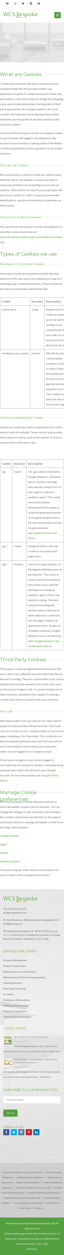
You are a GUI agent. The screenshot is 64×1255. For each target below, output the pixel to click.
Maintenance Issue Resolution (19, 971)
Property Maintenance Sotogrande (43, 1192)
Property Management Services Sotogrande (22, 1172)
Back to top (31, 1249)
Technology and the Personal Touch (31, 1037)
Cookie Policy (24, 1208)
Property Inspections (14, 965)
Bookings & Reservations (16, 999)
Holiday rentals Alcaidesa (27, 1182)
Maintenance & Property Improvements (24, 977)
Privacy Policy (53, 1203)
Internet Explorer (10, 861)
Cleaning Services (12, 982)
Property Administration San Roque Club (21, 1198)
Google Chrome (9, 835)
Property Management (15, 960)
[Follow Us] (6, 1132)
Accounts (8, 994)
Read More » (54, 1051)
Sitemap (38, 1208)
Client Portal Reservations (17, 1016)
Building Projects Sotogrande (30, 1177)
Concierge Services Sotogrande (28, 1203)
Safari (3, 844)
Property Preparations (15, 1011)
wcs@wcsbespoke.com (14, 912)
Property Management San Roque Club (33, 1187)
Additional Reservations (16, 1005)
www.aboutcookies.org (19, 236)
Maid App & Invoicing (14, 988)
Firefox (4, 852)
